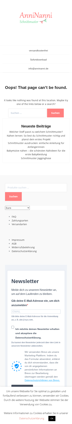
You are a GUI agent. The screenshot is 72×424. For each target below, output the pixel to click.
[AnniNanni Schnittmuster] (36, 18)
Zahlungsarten (20, 220)
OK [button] (51, 418)
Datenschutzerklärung (24, 251)
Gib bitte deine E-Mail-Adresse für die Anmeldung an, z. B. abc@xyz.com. (34, 318)
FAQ (14, 216)
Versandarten (19, 224)
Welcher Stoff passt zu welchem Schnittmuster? (36, 131)
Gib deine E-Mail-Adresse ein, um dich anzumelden (35, 303)
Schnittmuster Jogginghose (36, 158)
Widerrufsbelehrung (23, 247)
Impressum (18, 239)
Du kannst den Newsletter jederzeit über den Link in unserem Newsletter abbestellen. (35, 344)
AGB (14, 243)
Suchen (13, 196)
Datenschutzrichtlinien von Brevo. (42, 380)
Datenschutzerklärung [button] (31, 418)
